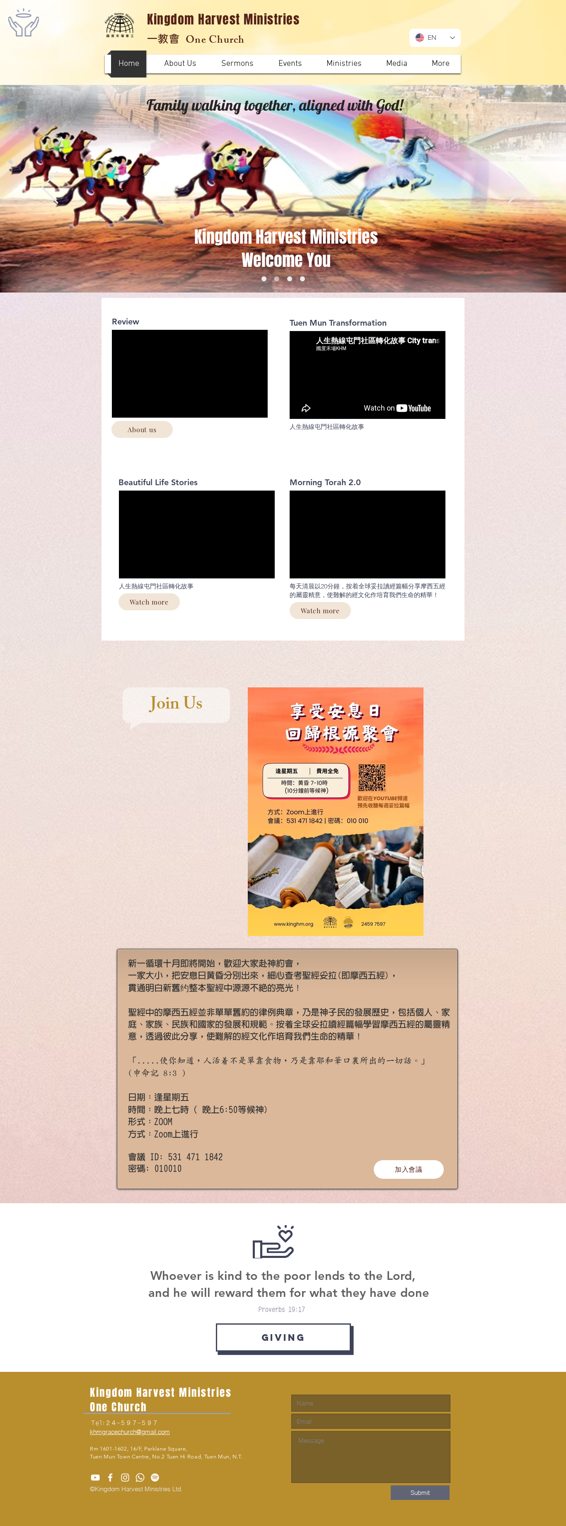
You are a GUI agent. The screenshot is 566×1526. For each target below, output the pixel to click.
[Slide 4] (263, 278)
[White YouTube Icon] (95, 1477)
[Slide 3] (302, 278)
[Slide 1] (276, 278)
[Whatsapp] (140, 1477)
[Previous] (49, 188)
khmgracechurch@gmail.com (130, 1432)
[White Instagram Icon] (125, 1477)
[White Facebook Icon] (110, 1477)
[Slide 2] (289, 278)
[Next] (516, 188)
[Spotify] (155, 1477)
